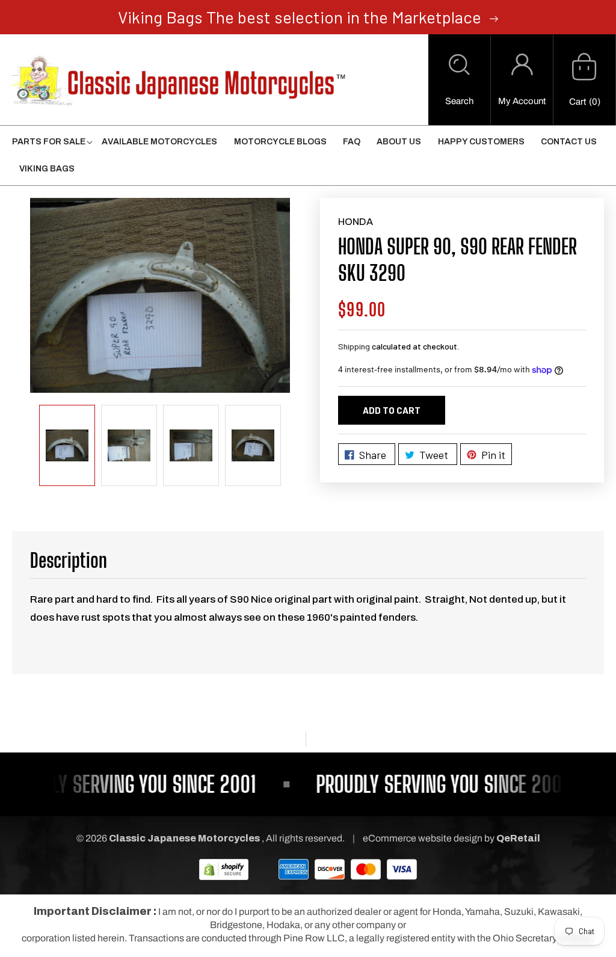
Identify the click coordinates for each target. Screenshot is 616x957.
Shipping (354, 346)
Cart (577, 101)
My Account (522, 101)
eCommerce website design (423, 838)
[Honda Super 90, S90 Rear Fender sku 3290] (160, 295)
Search (459, 101)
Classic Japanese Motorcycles (184, 838)
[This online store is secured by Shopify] (223, 869)
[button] (459, 80)
